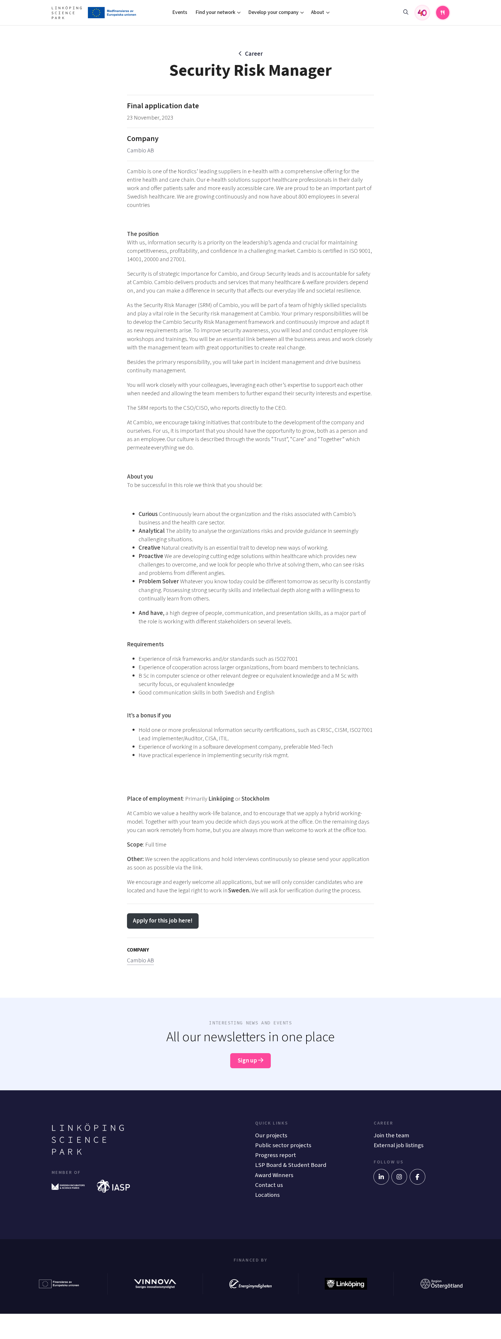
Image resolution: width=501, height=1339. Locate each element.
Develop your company (273, 12)
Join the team (391, 1135)
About (317, 12)
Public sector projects (283, 1145)
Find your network (215, 12)
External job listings (399, 1145)
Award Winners (274, 1175)
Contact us (269, 1185)
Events (179, 12)
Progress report (275, 1155)
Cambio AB (140, 150)
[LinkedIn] (381, 1176)
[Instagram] (399, 1176)
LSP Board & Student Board (290, 1165)
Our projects (271, 1135)
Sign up (248, 1060)
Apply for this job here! (163, 920)
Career (254, 54)
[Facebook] (417, 1176)
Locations (267, 1195)
